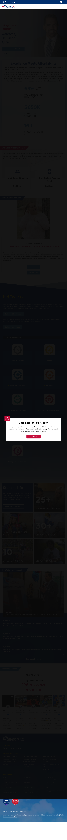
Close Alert (33, 436)
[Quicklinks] (63, 2)
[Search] (61, 6)
